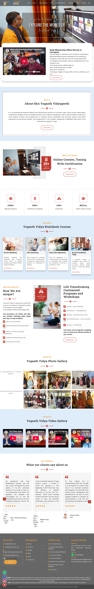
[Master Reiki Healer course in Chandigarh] (35, 399)
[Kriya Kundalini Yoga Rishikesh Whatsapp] (4, 572)
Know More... (8, 268)
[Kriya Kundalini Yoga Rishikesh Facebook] (4, 576)
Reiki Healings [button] (43, 3)
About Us (30, 547)
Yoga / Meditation (55, 558)
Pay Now (10, 562)
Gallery (30, 550)
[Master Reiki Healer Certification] (59, 399)
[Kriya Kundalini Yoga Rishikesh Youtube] (4, 585)
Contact (83, 3)
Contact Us (31, 560)
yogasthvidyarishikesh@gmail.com (81, 559)
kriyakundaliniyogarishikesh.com (12, 552)
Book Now (53, 570)
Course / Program (55, 555)
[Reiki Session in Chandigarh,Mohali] (35, 380)
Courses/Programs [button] (60, 3)
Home (28, 3)
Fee (89, 3)
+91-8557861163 (78, 555)
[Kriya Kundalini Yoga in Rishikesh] (12, 3)
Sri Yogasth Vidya (55, 544)
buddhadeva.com (10, 544)
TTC (51, 3)
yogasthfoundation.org (12, 547)
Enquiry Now (70, 174)
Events (77, 3)
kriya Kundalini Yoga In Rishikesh (55, 565)
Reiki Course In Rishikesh (57, 561)
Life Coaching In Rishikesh (58, 552)
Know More (56, 78)
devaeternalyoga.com (12, 555)
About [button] (34, 3)
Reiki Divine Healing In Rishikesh (55, 548)
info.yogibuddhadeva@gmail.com (81, 561)
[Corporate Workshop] (59, 380)
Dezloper (70, 587)
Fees (29, 556)
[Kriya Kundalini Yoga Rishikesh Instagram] (4, 581)
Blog (29, 553)
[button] (5, 23)
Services (71, 3)
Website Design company (61, 587)
